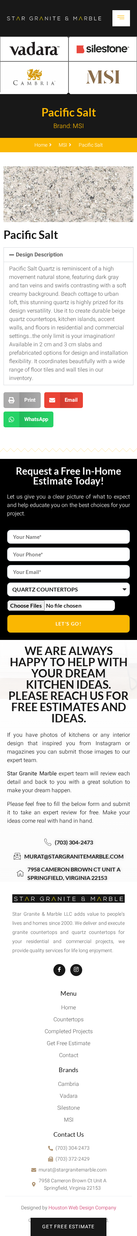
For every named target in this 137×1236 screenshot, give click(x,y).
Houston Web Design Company (82, 1207)
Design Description (39, 254)
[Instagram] (76, 970)
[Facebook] (59, 970)
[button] (68, 255)
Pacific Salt (68, 112)
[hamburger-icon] (121, 18)
